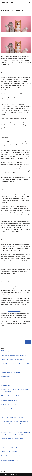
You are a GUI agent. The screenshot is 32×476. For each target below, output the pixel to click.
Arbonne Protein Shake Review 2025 (11, 455)
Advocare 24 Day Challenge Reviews (11, 396)
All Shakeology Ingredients (8, 351)
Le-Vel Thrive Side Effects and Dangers (11, 408)
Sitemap (3, 471)
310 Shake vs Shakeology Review (10, 460)
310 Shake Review (6, 376)
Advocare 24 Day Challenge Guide (10, 451)
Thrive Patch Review (6, 428)
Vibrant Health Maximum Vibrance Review (12, 438)
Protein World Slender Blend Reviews (11, 368)
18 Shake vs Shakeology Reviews (10, 400)
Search (28, 342)
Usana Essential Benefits (7, 443)
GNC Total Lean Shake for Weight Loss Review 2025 (15, 363)
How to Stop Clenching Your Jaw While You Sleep (14, 417)
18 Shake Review (5, 385)
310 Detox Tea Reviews (7, 381)
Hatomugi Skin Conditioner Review (10, 372)
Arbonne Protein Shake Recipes (9, 447)
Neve (2, 474)
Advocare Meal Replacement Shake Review (12, 359)
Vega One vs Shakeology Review (9, 404)
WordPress (14, 474)
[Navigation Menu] (29, 2)
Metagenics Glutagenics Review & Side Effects (13, 355)
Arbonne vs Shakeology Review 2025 (11, 413)
